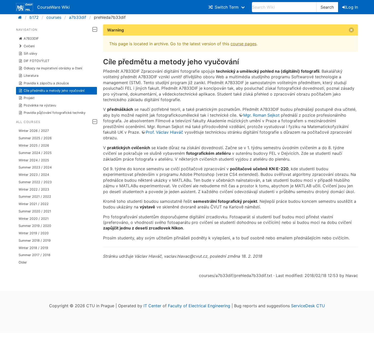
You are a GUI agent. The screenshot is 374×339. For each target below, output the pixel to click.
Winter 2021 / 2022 (34, 204)
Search (327, 7)
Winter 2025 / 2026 (34, 145)
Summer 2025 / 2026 (35, 138)
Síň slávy (30, 53)
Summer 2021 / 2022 (35, 196)
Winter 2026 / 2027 (34, 131)
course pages (243, 43)
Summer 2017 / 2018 (34, 255)
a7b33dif (77, 17)
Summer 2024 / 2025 (35, 153)
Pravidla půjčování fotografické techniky (54, 113)
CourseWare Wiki (53, 7)
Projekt (29, 98)
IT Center (152, 305)
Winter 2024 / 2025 (34, 160)
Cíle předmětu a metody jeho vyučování (54, 91)
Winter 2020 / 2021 (34, 219)
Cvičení (29, 46)
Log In (352, 7)
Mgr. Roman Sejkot (261, 115)
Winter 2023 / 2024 (34, 175)
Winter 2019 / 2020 (34, 233)
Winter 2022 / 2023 (34, 189)
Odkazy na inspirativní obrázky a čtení (53, 68)
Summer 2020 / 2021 (35, 211)
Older (23, 262)
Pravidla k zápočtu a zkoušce (46, 83)
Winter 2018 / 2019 (33, 248)
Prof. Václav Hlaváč (164, 132)
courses (53, 17)
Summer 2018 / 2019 (35, 240)
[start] (21, 17)
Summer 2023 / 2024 (35, 167)
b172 (34, 17)
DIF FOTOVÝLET (36, 61)
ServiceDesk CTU (308, 305)
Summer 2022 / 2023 (35, 182)
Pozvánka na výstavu (40, 105)
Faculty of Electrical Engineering (199, 305)
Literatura (31, 76)
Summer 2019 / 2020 (35, 226)
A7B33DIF (31, 38)
